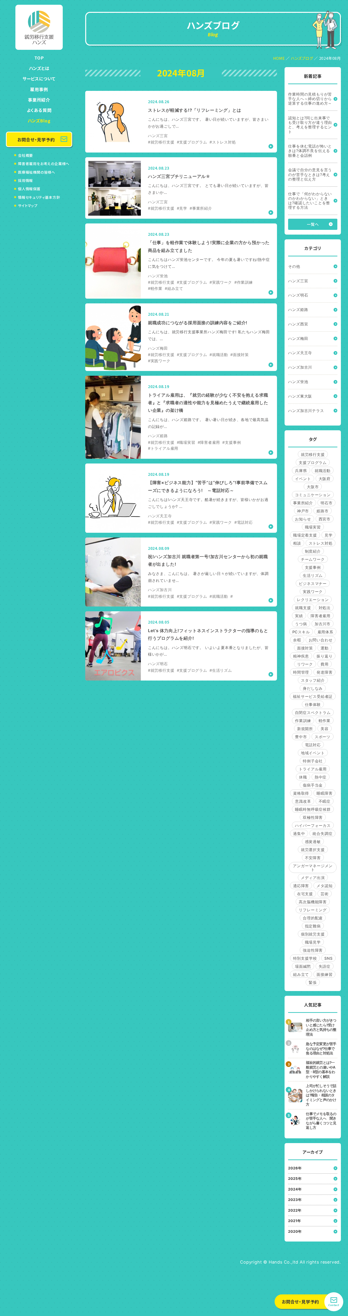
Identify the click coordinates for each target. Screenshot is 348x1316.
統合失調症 (322, 833)
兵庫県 (301, 470)
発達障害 (324, 672)
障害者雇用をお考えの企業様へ (43, 163)
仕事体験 (313, 704)
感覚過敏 (313, 841)
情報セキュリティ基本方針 (39, 197)
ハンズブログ (302, 58)
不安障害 (313, 857)
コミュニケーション (313, 494)
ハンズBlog (39, 120)
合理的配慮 (313, 918)
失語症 (324, 966)
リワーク (305, 664)
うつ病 (301, 623)
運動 (325, 648)
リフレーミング (313, 910)
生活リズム (313, 575)
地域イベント (313, 753)
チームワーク (313, 559)
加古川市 (322, 623)
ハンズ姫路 (298, 309)
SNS (328, 958)
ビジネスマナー (313, 583)
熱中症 (320, 777)
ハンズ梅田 (298, 338)
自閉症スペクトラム (313, 712)
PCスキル (301, 632)
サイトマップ (28, 205)
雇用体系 (325, 632)
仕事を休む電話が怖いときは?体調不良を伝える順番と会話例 (310, 151)
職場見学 (313, 942)
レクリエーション (313, 599)
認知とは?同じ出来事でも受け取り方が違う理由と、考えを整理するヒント (310, 125)
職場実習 (313, 527)
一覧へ (313, 224)
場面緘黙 (303, 966)
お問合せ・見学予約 (36, 139)
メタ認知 (324, 885)
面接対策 (305, 648)
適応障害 (301, 885)
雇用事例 (39, 89)
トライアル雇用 (313, 769)
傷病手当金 (313, 785)
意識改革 (303, 801)
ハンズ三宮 (298, 280)
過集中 (299, 833)
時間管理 (301, 672)
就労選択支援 (313, 849)
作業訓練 (303, 720)
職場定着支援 (305, 535)
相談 (297, 543)
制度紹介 (313, 551)
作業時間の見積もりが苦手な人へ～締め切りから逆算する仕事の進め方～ (310, 99)
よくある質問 (39, 110)
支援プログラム (313, 462)
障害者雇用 (320, 615)
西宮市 (324, 519)
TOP (39, 58)
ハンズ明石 (298, 295)
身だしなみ (313, 688)
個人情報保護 (29, 188)
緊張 (313, 982)
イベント (303, 478)
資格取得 (301, 793)
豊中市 (301, 736)
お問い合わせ (321, 640)
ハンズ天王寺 (300, 352)
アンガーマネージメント (313, 867)
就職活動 (322, 470)
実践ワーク (313, 591)
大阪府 (324, 478)
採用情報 (25, 180)
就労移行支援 (313, 454)
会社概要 (25, 155)
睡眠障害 (324, 793)
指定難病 (313, 926)
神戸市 (303, 511)
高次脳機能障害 (313, 901)
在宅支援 (305, 893)
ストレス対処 (321, 543)
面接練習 (324, 974)
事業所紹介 (39, 100)
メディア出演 (313, 877)
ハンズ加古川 (300, 367)
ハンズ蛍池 (298, 381)
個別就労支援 (313, 934)
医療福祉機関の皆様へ (36, 172)
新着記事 (313, 76)
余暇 (297, 640)
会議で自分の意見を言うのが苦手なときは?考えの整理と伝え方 (310, 174)
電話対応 (313, 744)
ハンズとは (39, 68)
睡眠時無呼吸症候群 (313, 809)
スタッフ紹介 (313, 680)
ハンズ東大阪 (300, 396)
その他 (294, 266)
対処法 (324, 607)
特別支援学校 (305, 958)
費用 (325, 664)
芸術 (325, 893)
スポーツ (322, 736)
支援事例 (313, 567)
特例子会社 (313, 761)
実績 (299, 615)
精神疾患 (301, 656)
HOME (279, 58)
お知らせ (303, 519)
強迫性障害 (313, 950)
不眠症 (324, 801)
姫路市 (322, 511)
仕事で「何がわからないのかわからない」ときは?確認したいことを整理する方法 (310, 200)
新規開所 (305, 728)
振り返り (324, 656)
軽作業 (324, 720)
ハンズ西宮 (298, 324)
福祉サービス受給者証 (313, 696)
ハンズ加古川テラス (306, 410)
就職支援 (303, 607)
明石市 (326, 502)
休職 (303, 777)
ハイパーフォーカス (313, 825)
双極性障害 (313, 817)
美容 (325, 728)
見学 (329, 535)
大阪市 (313, 486)
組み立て (301, 974)
